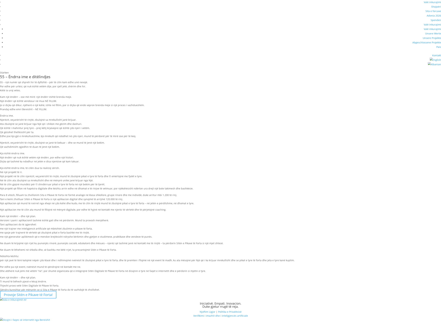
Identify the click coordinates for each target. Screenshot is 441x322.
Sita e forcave (433, 11)
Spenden (436, 20)
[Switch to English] (435, 59)
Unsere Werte (433, 33)
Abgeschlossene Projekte (426, 42)
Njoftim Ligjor (207, 311)
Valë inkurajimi (432, 2)
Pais (438, 47)
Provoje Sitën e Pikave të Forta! (28, 294)
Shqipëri (436, 6)
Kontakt (436, 55)
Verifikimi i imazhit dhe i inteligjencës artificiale (220, 315)
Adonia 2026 (434, 15)
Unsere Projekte (432, 38)
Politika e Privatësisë (230, 311)
